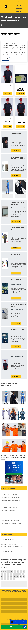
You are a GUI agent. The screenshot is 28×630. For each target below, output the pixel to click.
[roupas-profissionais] (6, 413)
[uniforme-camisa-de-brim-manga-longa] (6, 445)
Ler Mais (5, 59)
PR (20, 571)
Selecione (3, 571)
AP (8, 576)
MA (11, 576)
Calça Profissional (10, 34)
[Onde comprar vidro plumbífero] (5, 211)
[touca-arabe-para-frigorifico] (14, 413)
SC (23, 571)
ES (14, 571)
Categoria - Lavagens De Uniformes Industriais (12, 546)
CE (11, 574)
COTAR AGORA (7, 93)
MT (14, 576)
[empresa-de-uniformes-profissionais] (22, 429)
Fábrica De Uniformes (17, 34)
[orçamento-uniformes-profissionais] (22, 397)
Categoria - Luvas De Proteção (8, 544)
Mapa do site (14, 612)
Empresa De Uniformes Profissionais (11, 520)
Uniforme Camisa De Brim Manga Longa (11, 523)
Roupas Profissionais (7, 504)
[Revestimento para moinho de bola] (5, 288)
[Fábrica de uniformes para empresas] (7, 187)
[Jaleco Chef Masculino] (5, 364)
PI (23, 576)
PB (20, 576)
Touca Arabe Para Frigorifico (9, 507)
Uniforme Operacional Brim (8, 510)
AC (2, 576)
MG (11, 571)
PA (22, 574)
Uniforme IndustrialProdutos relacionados (8, 487)
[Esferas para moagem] (5, 338)
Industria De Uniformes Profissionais (11, 497)
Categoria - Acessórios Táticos (9, 542)
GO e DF (15, 574)
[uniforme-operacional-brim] (22, 413)
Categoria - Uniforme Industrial (8, 549)
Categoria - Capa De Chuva (7, 539)
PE (4, 574)
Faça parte (19, 8)
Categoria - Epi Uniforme (7, 551)
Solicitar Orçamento (14, 627)
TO (14, 579)
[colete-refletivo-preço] (22, 445)
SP (17, 571)
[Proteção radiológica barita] (5, 313)
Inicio (14, 600)
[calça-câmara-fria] (14, 445)
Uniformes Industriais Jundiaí (9, 514)
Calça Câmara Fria (6, 527)
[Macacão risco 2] (5, 263)
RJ (8, 571)
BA (7, 574)
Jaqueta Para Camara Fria (4, 34)
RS (1, 574)
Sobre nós (14, 604)
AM (19, 574)
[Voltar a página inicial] (6, 6)
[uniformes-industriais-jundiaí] (6, 429)
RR (8, 579)
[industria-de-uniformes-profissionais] (14, 397)
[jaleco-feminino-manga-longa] (6, 397)
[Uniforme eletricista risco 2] (5, 237)
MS (17, 576)
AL (5, 576)
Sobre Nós (19, 5)
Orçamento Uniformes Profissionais (11, 501)
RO (5, 579)
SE (11, 579)
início (19, 2)
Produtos (18, 11)
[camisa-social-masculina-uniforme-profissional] (14, 429)
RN (2, 579)
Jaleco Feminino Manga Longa (9, 494)
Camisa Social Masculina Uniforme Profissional (14, 517)
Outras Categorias (7, 534)
